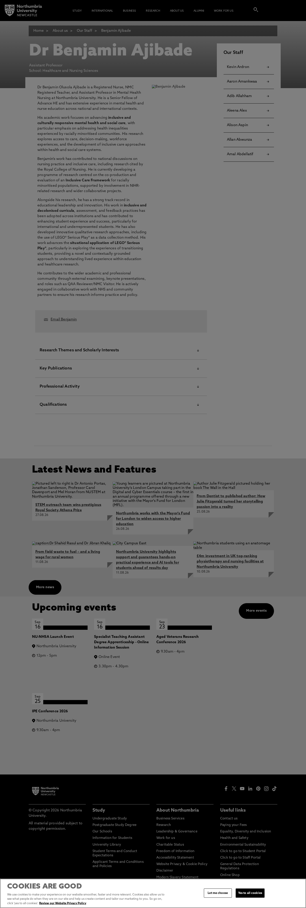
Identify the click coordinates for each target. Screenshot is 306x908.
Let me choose (218, 892)
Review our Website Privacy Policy (62, 903)
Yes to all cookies (250, 892)
